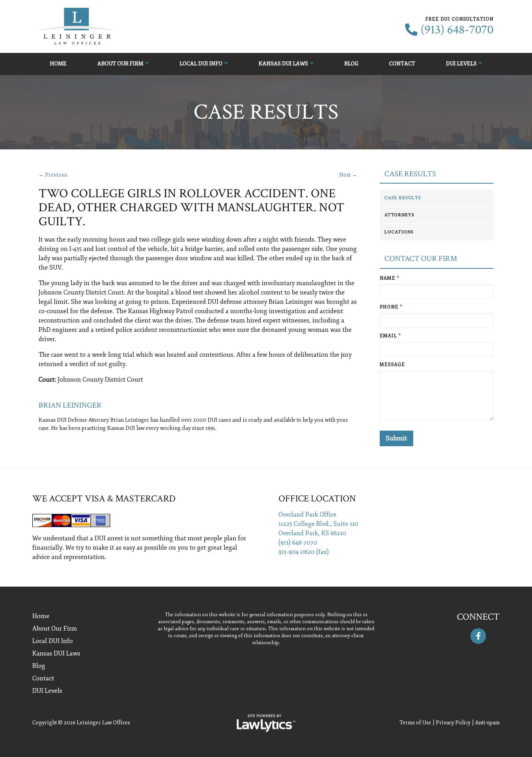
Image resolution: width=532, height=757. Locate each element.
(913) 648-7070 (457, 30)
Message (392, 365)
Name (390, 278)
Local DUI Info (201, 63)
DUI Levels (461, 63)
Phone (391, 307)
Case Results (410, 174)
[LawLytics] (266, 723)
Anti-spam (487, 722)
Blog (351, 63)
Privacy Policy (453, 722)
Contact (402, 63)
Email (390, 336)
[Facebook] (478, 636)
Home (58, 63)
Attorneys (399, 215)
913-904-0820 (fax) (303, 552)
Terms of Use (415, 722)
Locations (399, 232)
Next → (348, 175)
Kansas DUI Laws (283, 63)
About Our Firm (120, 63)
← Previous (53, 175)
